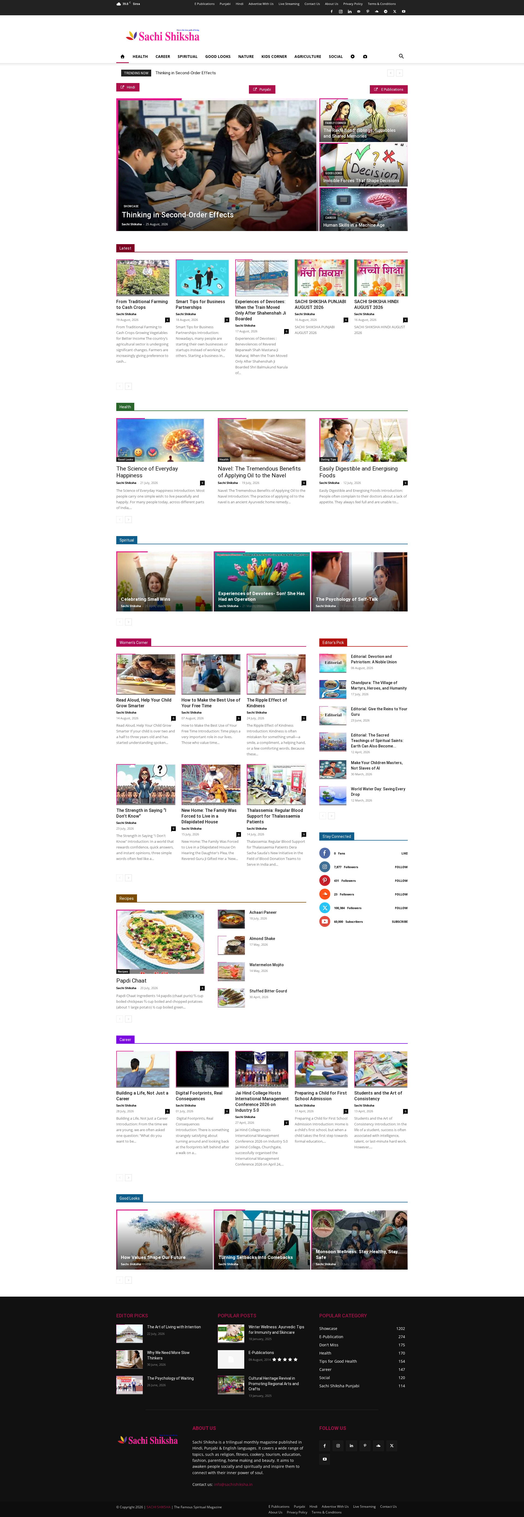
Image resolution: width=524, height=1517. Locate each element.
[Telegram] (386, 11)
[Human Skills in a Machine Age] (363, 209)
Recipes (127, 898)
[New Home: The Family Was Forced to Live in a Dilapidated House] (211, 784)
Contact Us (312, 4)
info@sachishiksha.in (233, 1484)
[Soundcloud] (377, 11)
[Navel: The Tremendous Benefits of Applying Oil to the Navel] (262, 440)
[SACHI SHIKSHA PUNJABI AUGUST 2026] (321, 277)
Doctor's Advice (281, 407)
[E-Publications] (231, 1359)
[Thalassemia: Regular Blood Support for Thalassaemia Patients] (276, 784)
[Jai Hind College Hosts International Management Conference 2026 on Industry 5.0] (262, 1069)
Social (336, 56)
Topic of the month (297, 1198)
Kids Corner (274, 56)
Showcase (131, 206)
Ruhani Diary (336, 540)
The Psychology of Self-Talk (347, 599)
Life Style (375, 1198)
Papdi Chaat (131, 980)
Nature (246, 56)
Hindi (239, 4)
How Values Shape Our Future (153, 1257)
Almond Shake (262, 938)
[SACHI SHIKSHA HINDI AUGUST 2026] (381, 277)
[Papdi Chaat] (160, 942)
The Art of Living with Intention (174, 1327)
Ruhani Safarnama (368, 540)
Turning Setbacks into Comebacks (255, 1257)
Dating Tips (328, 459)
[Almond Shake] (231, 945)
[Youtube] (404, 11)
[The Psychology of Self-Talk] (359, 581)
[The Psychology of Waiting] (129, 1385)
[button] (401, 57)
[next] (399, 73)
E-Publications (261, 1352)
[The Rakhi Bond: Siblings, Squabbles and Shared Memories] (363, 120)
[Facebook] (331, 11)
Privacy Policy (353, 4)
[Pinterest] (368, 11)
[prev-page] (119, 386)
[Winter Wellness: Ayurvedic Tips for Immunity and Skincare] (231, 1333)
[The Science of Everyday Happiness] (160, 440)
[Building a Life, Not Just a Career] (143, 1069)
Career (163, 56)
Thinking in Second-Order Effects (185, 72)
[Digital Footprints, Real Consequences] (202, 1069)
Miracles (283, 540)
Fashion (326, 1198)
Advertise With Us (261, 4)
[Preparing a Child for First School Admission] (321, 1069)
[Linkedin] (350, 11)
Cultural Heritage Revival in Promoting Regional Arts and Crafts (274, 1383)
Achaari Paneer (263, 912)
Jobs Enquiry (329, 1040)
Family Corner (335, 123)
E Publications (205, 4)
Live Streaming (289, 4)
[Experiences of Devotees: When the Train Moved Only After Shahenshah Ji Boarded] (262, 277)
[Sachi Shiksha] (147, 1439)
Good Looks (218, 56)
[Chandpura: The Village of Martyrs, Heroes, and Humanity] (333, 689)
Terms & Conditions (382, 4)
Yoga (378, 407)
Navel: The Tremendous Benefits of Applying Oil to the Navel (259, 472)
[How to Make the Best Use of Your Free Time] (211, 674)
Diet (258, 407)
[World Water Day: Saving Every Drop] (333, 795)
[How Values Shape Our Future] (164, 1240)
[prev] (390, 73)
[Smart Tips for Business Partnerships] (202, 277)
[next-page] (128, 386)
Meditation (259, 540)
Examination (274, 1040)
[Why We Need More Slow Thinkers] (129, 1359)
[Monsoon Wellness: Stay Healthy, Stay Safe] (359, 1240)
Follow (401, 867)
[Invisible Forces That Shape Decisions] (363, 165)
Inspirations (302, 1040)
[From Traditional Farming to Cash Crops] (143, 277)
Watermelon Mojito (266, 965)
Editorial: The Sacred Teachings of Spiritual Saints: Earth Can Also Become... (377, 740)
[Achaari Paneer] (231, 919)
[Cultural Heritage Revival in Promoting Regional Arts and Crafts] (231, 1385)
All (245, 407)
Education (249, 1040)
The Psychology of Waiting (170, 1378)
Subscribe (400, 921)
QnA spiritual (308, 540)
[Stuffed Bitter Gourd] (231, 997)
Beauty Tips (350, 1198)
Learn (352, 1040)
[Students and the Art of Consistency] (381, 1069)
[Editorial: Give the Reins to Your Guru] (333, 715)
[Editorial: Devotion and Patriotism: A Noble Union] (333, 663)
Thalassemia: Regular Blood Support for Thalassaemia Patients (275, 816)
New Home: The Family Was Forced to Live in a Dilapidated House (209, 816)
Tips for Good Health (349, 407)
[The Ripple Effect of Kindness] (276, 674)
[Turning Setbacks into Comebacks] (262, 1240)
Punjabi (225, 4)
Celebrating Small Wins (145, 599)
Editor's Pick (333, 642)
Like (404, 853)
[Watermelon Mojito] (231, 971)
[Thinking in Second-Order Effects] (217, 164)
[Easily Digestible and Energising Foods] (363, 440)
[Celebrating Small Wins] (164, 581)
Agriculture (307, 56)
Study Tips (374, 1040)
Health (140, 56)
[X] (395, 11)
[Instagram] (341, 11)
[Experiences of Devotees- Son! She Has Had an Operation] (262, 581)
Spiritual (188, 56)
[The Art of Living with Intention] (129, 1333)
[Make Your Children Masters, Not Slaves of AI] (333, 769)
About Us (331, 4)
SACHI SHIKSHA (158, 1506)
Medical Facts (313, 407)
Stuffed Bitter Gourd (268, 991)
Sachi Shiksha (132, 224)
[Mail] (359, 11)
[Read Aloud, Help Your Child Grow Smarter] (146, 674)
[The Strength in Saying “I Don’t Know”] (146, 784)
